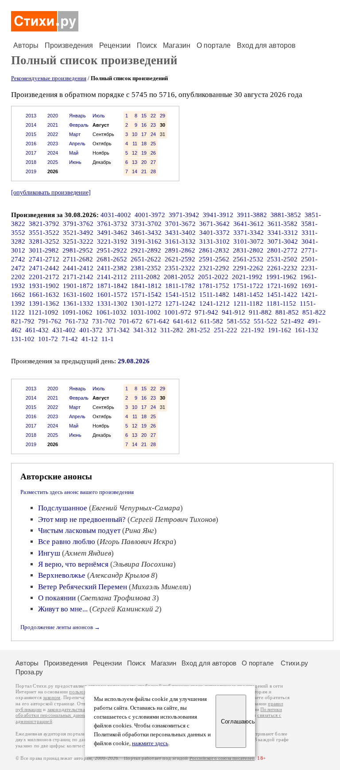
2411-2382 (112, 268)
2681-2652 (112, 259)
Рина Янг (139, 530)
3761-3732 (112, 223)
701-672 (131, 321)
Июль (99, 115)
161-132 (306, 330)
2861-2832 (214, 250)
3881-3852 (285, 214)
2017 (31, 153)
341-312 (145, 330)
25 (153, 143)
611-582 (211, 321)
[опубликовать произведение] (51, 192)
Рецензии (115, 45)
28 (153, 171)
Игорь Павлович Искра (137, 541)
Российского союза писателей (222, 758)
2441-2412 (78, 268)
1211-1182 (248, 303)
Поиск (147, 45)
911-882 (260, 312)
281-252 (198, 330)
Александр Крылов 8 (122, 575)
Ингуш (49, 553)
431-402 (64, 330)
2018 (31, 162)
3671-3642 (214, 223)
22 (153, 115)
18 (144, 143)
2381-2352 (146, 268)
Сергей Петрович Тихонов (173, 519)
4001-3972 (150, 214)
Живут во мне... (63, 609)
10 (134, 134)
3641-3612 (248, 223)
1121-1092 (43, 312)
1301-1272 (146, 303)
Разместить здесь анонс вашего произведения (77, 492)
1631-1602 (78, 294)
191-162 (279, 330)
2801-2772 (282, 250)
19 (144, 153)
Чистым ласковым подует (79, 530)
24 (153, 134)
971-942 (206, 312)
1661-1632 (44, 294)
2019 (31, 171)
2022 (52, 134)
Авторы (26, 45)
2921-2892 (146, 250)
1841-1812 (146, 285)
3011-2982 (44, 250)
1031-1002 (145, 312)
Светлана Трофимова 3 (118, 598)
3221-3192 (112, 241)
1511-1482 (214, 294)
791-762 (50, 321)
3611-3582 (282, 223)
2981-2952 (77, 250)
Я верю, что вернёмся (73, 564)
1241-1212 (214, 303)
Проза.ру (29, 672)
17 (144, 134)
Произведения (69, 45)
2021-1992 (247, 276)
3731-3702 (146, 223)
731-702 (104, 321)
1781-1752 (214, 285)
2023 (52, 143)
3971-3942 (184, 214)
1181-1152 (281, 303)
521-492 (292, 321)
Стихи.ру (294, 663)
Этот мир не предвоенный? (82, 519)
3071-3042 (282, 241)
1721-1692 (282, 285)
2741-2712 (44, 259)
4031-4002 (115, 214)
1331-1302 (112, 303)
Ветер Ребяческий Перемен (82, 587)
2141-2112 (112, 276)
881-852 (287, 312)
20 (144, 162)
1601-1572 (112, 294)
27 (153, 162)
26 (153, 153)
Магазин (176, 45)
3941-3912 (218, 214)
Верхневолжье (61, 575)
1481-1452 (248, 294)
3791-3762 (78, 223)
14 (134, 171)
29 (162, 115)
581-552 (238, 321)
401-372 (91, 330)
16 (144, 125)
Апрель (77, 143)
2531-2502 (282, 259)
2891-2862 (180, 250)
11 (134, 143)
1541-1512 (180, 294)
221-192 (252, 330)
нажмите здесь (150, 743)
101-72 (48, 338)
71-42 (70, 338)
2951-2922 (112, 250)
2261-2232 (282, 268)
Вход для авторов (266, 45)
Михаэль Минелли (160, 587)
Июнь (75, 162)
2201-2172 (44, 276)
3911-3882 (252, 214)
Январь (77, 115)
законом (51, 697)
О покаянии (57, 598)
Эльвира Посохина (143, 564)
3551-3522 (44, 232)
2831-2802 (248, 250)
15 (144, 115)
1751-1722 (248, 285)
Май (73, 153)
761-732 (77, 321)
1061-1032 (111, 312)
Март (75, 134)
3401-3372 (214, 232)
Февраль (79, 125)
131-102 (23, 338)
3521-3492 (78, 232)
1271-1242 (180, 303)
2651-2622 (146, 259)
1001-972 (177, 312)
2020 (52, 115)
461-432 (37, 330)
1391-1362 (44, 303)
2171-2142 (78, 276)
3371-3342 (248, 232)
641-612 (185, 321)
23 (153, 125)
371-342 (118, 330)
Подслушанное (62, 508)
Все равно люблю (66, 541)
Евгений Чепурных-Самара (136, 508)
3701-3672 (180, 223)
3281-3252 (44, 241)
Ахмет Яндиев (88, 553)
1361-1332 (78, 303)
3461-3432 (146, 232)
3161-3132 (180, 241)
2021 (52, 125)
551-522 (265, 321)
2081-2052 (179, 276)
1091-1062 (77, 312)
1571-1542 (146, 294)
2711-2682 (78, 259)
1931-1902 (44, 285)
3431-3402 (180, 232)
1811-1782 (180, 285)
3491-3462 (112, 232)
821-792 (23, 321)
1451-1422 (282, 294)
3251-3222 (78, 241)
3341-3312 (282, 232)
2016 (31, 143)
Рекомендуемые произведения (48, 78)
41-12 (89, 338)
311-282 (171, 330)
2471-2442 (44, 268)
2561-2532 (248, 259)
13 (134, 162)
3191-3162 (146, 241)
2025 (52, 162)
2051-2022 (213, 276)
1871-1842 (112, 285)
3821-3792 (44, 223)
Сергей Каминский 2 (125, 609)
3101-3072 (248, 241)
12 (134, 153)
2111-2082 (145, 276)
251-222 (225, 330)
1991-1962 (281, 276)
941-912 (233, 312)
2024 (52, 153)
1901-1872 (78, 285)
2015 (31, 134)
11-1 (107, 338)
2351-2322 (180, 268)
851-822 (314, 312)
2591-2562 (214, 259)
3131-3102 (214, 241)
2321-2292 (214, 268)
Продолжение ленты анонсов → (60, 627)
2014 (31, 125)
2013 (31, 115)
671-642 (158, 321)
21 (144, 171)
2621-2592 (180, 259)
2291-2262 (248, 268)
